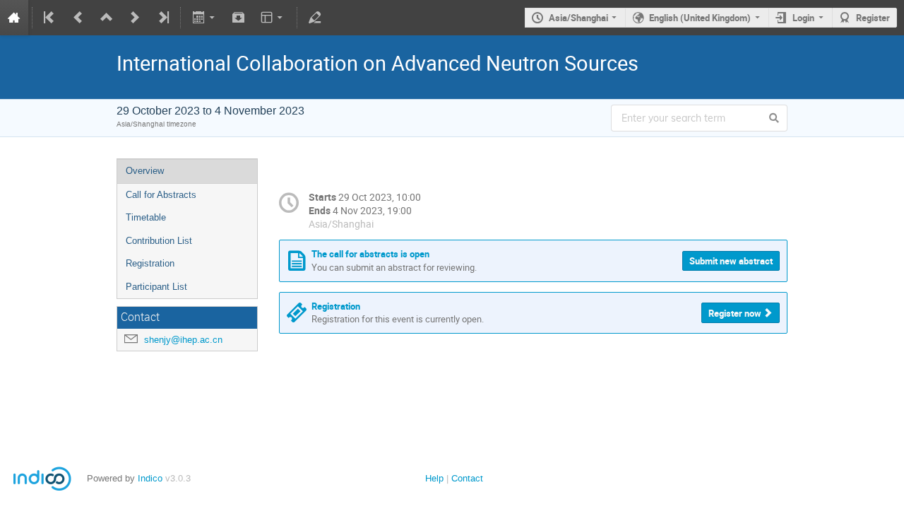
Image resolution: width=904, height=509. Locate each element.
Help (434, 478)
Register (873, 17)
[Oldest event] (50, 17)
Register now (734, 313)
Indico (150, 478)
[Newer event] (135, 17)
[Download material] (239, 17)
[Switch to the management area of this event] (315, 17)
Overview (145, 170)
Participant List (156, 286)
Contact (467, 478)
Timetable (146, 217)
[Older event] (78, 17)
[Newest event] (162, 17)
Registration (150, 263)
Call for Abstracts (161, 194)
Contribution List (159, 240)
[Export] (204, 17)
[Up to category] (107, 17)
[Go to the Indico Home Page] (14, 17)
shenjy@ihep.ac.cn (183, 340)
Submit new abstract (731, 261)
